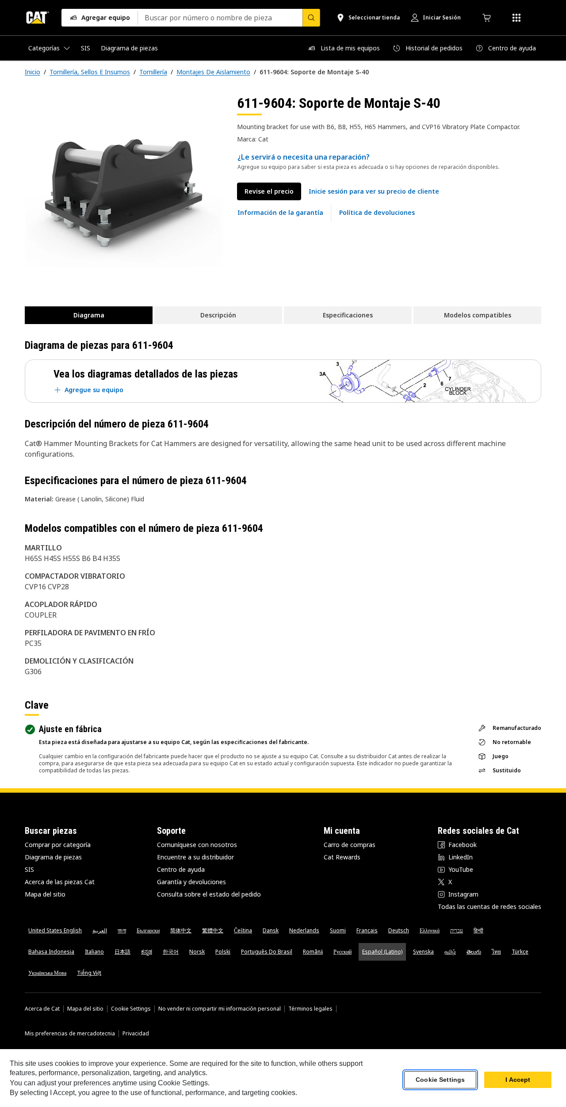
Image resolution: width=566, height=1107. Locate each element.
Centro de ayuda (181, 869)
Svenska (423, 951)
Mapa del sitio (45, 894)
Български (148, 930)
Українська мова (47, 973)
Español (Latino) (382, 951)
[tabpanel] (124, 193)
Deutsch (398, 930)
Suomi (338, 930)
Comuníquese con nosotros (197, 844)
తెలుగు (474, 951)
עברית (456, 930)
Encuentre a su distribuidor (195, 857)
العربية (99, 930)
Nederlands (304, 930)
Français (367, 930)
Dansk (271, 930)
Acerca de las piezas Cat (60, 882)
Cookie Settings (131, 1008)
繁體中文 (212, 930)
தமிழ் (450, 951)
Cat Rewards (342, 857)
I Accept (517, 1080)
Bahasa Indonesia (51, 951)
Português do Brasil (266, 951)
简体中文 (180, 930)
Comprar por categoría (58, 844)
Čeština (243, 930)
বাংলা (122, 930)
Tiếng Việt (89, 973)
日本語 (122, 951)
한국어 (171, 951)
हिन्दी (478, 930)
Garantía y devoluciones (191, 882)
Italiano (94, 951)
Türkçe (520, 951)
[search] (311, 18)
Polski (222, 951)
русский (342, 951)
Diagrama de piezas (53, 857)
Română (313, 951)
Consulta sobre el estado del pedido (209, 894)
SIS (29, 869)
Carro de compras (349, 844)
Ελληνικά (430, 930)
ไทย (496, 951)
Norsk (197, 951)
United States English (55, 930)
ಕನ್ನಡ (146, 951)
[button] (374, 191)
